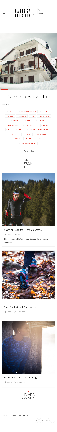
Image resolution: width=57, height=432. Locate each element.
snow (28, 134)
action (12, 111)
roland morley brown (38, 130)
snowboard (42, 134)
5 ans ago (20, 234)
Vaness (9, 234)
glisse (44, 111)
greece (22, 116)
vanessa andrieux (28, 143)
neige (29, 120)
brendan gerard (28, 111)
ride (10, 130)
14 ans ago (20, 312)
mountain (17, 120)
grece (10, 116)
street (29, 139)
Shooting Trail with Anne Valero (20, 307)
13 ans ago (20, 382)
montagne (44, 116)
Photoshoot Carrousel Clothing (20, 377)
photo (41, 120)
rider (20, 130)
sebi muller (15, 134)
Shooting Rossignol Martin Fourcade (23, 229)
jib (33, 116)
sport (17, 139)
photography (31, 125)
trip (40, 139)
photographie (13, 125)
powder (46, 125)
